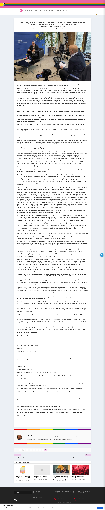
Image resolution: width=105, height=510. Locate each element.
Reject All (93, 507)
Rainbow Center (23, 415)
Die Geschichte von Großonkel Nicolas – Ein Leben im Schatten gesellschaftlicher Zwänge (61, 478)
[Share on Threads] (27, 450)
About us (15, 500)
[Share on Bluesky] (20, 450)
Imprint (15, 498)
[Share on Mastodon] (23, 450)
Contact (15, 499)
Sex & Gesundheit (46, 10)
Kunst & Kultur (38, 10)
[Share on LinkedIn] (34, 450)
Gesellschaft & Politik (29, 10)
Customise (86, 507)
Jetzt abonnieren (89, 14)
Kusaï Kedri (48, 26)
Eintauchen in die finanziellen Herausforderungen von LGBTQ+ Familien (23, 478)
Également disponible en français (57, 28)
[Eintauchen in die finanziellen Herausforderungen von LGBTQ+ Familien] (23, 470)
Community (58, 10)
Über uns (65, 10)
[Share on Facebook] (31, 450)
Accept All (100, 507)
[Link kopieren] (45, 450)
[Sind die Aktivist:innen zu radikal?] (80, 470)
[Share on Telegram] (43, 450)
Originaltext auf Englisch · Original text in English (41, 28)
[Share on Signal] (40, 450)
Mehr (52, 10)
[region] (52, 507)
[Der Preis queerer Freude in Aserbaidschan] (42, 470)
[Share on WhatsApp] (37, 450)
